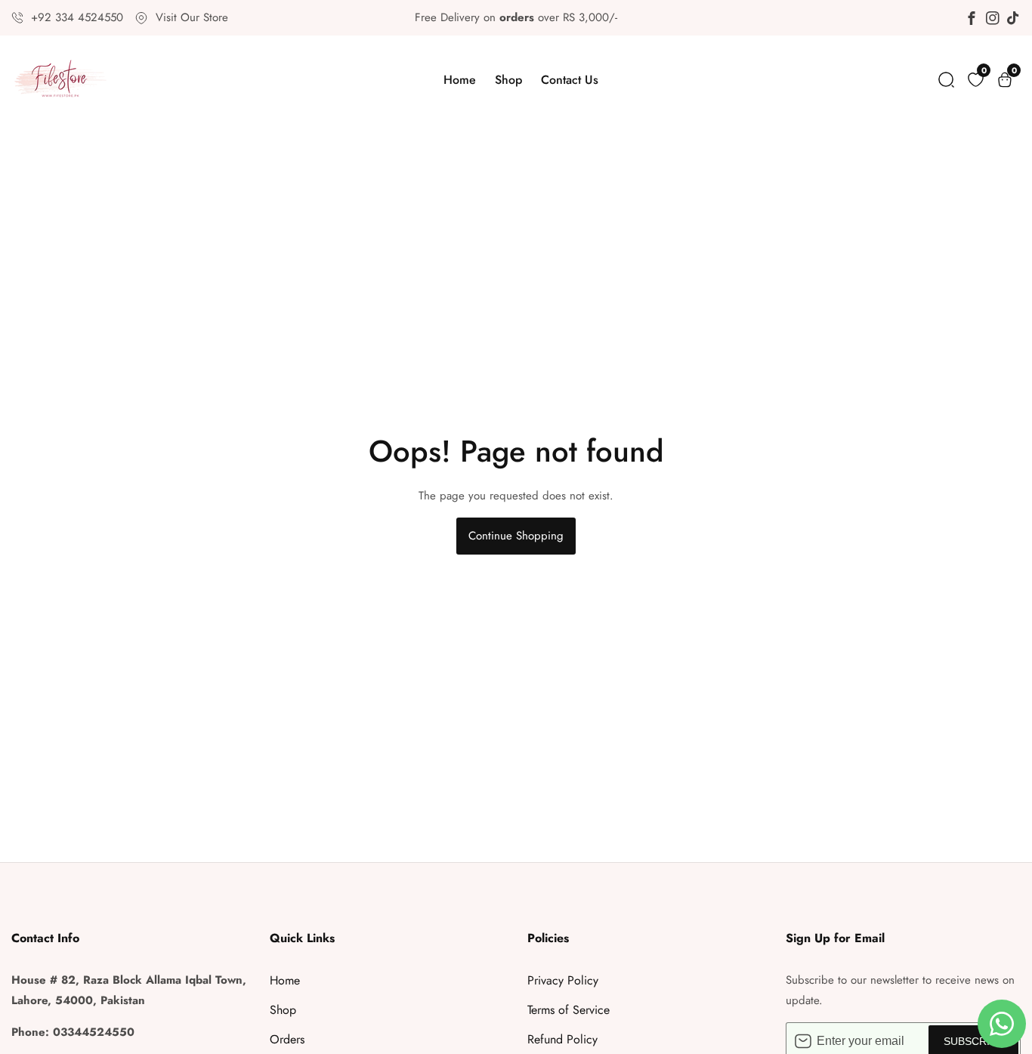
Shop (508, 79)
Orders (287, 1039)
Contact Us (569, 79)
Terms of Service (568, 1009)
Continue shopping (516, 535)
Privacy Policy (562, 980)
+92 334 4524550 (77, 17)
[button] (946, 79)
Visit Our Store (192, 17)
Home (459, 79)
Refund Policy (562, 1039)
